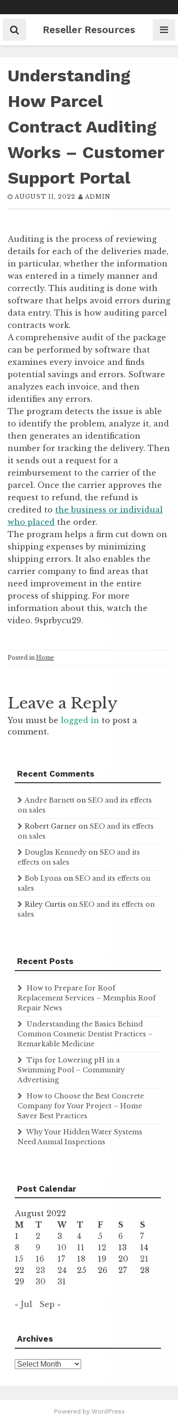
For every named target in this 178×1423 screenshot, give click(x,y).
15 (19, 1259)
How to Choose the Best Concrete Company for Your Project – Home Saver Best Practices (81, 1106)
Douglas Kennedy (55, 852)
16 (40, 1259)
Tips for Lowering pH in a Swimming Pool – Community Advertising (71, 1070)
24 (61, 1270)
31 (61, 1281)
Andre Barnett (50, 800)
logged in (80, 720)
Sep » (50, 1304)
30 (41, 1281)
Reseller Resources (89, 29)
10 (61, 1247)
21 (144, 1259)
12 (102, 1247)
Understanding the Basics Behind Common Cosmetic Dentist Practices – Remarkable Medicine (85, 1034)
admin (98, 196)
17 (61, 1259)
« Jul (23, 1304)
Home (45, 657)
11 (80, 1247)
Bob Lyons (43, 878)
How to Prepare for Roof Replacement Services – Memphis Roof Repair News (87, 998)
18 (81, 1259)
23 (40, 1270)
